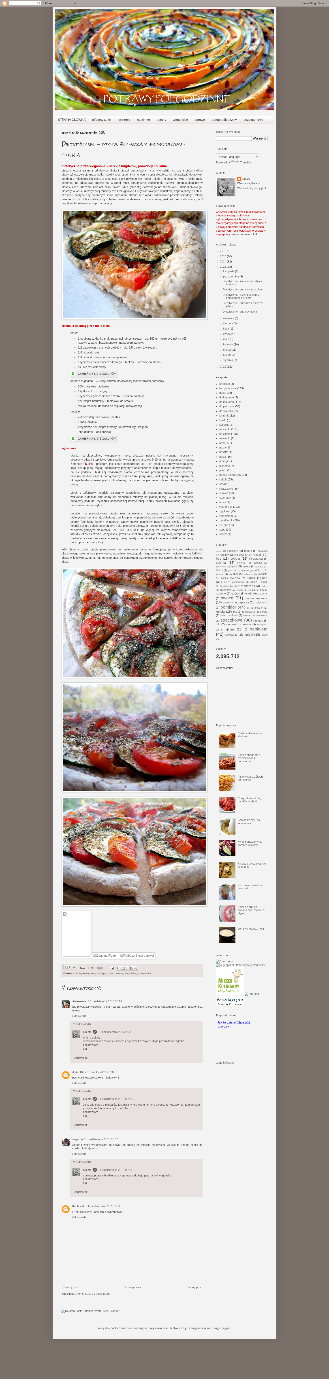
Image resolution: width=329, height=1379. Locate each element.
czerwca (228, 334)
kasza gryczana (230, 578)
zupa (222, 529)
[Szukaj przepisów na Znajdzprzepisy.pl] (252, 994)
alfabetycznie (101, 119)
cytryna (258, 562)
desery (161, 119)
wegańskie (180, 119)
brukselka (239, 555)
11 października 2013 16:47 (103, 1206)
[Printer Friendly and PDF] (70, 968)
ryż (235, 611)
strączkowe (226, 488)
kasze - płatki (258, 582)
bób (218, 558)
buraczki (255, 554)
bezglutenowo (253, 119)
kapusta (262, 574)
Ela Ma (87, 1032)
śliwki (264, 634)
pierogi (223, 461)
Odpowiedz (79, 1016)
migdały (252, 590)
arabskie (224, 383)
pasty (222, 447)
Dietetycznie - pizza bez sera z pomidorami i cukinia (241, 296)
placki (222, 470)
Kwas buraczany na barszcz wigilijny (250, 843)
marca (227, 349)
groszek (232, 570)
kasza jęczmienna (234, 582)
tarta (222, 502)
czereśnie (221, 566)
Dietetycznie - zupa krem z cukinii (243, 289)
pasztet (223, 452)
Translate (246, 162)
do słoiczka (226, 411)
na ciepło (124, 119)
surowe (200, 119)
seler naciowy (229, 615)
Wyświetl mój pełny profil (252, 188)
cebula (235, 558)
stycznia (228, 360)
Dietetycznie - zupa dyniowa (240, 311)
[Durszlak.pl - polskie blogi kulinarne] (224, 961)
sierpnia (228, 323)
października (231, 276)
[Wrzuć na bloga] (123, 968)
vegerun (77, 1139)
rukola (220, 611)
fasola (246, 566)
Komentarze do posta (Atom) (94, 1293)
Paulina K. (78, 1206)
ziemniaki (246, 634)
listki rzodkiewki (229, 586)
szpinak (258, 620)
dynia (234, 566)
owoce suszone (256, 598)
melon (240, 590)
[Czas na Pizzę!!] (105, 955)
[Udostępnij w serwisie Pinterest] (136, 968)
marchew (225, 589)
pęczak (259, 607)
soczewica (261, 615)
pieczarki (261, 602)
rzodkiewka (248, 611)
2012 (223, 366)
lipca (226, 328)
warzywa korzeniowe (238, 624)
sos (221, 484)
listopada (229, 271)
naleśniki (224, 438)
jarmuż (219, 574)
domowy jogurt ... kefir (251, 928)
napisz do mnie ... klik (244, 234)
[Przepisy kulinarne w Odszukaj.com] (230, 1005)
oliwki (248, 593)
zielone (223, 525)
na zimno (143, 119)
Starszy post (194, 1287)
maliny (264, 586)
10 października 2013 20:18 (105, 1001)
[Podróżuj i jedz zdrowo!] (137, 955)
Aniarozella (79, 1001)
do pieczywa (227, 406)
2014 (223, 261)
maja (226, 339)
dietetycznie (88, 973)
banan (248, 550)
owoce (227, 598)
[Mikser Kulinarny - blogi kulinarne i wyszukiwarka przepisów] (230, 994)
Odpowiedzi (83, 1024)
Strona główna (132, 1287)
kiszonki (224, 415)
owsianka (228, 602)
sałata (263, 611)
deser (222, 392)
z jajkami (224, 511)
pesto (222, 456)
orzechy (262, 593)
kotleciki (224, 424)
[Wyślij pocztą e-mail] (119, 968)
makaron (247, 586)
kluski (222, 420)
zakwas (229, 634)
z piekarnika (144, 973)
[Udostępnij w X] (127, 968)
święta (223, 534)
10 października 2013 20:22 (115, 1032)
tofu (218, 624)
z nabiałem (226, 516)
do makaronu (227, 402)
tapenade (225, 497)
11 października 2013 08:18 (115, 1170)
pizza (110, 973)
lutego (227, 354)
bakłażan (232, 550)
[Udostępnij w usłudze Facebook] (131, 968)
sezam (246, 615)
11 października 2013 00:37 (101, 1139)
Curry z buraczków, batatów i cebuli (249, 800)
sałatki (223, 479)
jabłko (257, 570)
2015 (223, 256)
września (229, 318)
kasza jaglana (257, 578)
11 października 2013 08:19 (115, 1099)
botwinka (262, 551)
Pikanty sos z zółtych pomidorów (250, 778)
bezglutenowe (228, 388)
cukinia (77, 973)
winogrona (262, 624)
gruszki (245, 570)
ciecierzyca (256, 558)
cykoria (241, 562)
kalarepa (248, 574)
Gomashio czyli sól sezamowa (249, 822)
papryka (243, 602)
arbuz (219, 551)
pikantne (224, 465)
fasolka (259, 566)
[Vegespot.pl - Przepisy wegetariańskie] (241, 965)
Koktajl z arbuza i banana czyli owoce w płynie (251, 910)
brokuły (224, 554)
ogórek (235, 593)
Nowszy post (70, 1287)
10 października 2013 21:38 (97, 1072)
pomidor (119, 973)
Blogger (225, 1328)
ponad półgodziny (224, 119)
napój (222, 443)
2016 (223, 251)
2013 (223, 266)
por (248, 608)
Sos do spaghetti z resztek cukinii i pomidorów (249, 758)
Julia (75, 1072)
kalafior (233, 574)
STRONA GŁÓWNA (71, 119)
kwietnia (228, 344)
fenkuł (219, 570)
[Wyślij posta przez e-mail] (111, 968)
